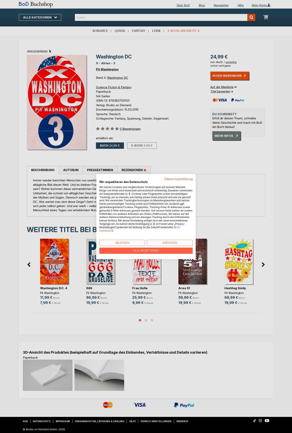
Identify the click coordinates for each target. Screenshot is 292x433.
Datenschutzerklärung (178, 178)
